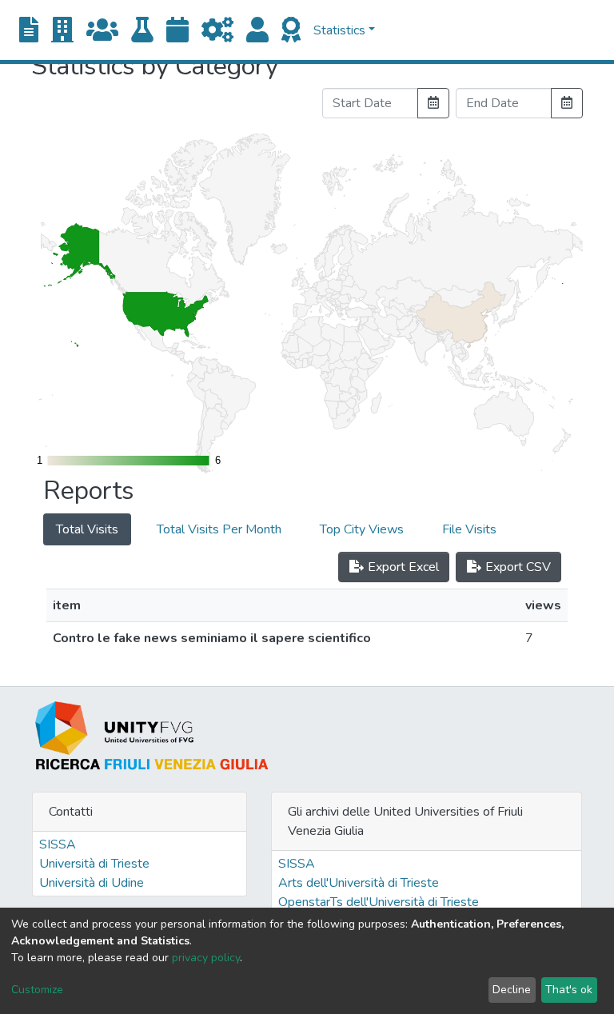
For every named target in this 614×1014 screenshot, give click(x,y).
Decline (511, 989)
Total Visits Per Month (219, 529)
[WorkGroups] (102, 30)
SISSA (57, 844)
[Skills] (291, 30)
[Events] (177, 30)
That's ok (568, 989)
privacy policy (206, 957)
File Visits (469, 529)
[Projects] (217, 30)
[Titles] (29, 30)
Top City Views (362, 529)
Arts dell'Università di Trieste (358, 883)
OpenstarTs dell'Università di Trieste (378, 902)
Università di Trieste (94, 863)
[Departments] (62, 30)
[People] (257, 30)
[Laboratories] (142, 30)
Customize (37, 989)
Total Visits (87, 529)
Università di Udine (91, 883)
